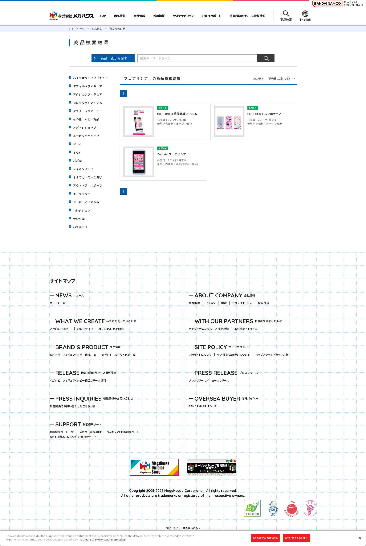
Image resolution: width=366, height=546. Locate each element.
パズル (77, 160)
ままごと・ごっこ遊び (87, 177)
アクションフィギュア (87, 94)
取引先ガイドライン (246, 328)
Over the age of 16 (296, 537)
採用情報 (263, 303)
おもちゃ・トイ (86, 328)
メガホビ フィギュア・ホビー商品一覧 (74, 354)
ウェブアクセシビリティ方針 (272, 354)
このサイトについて (200, 354)
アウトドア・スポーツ (87, 185)
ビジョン (210, 303)
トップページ (77, 28)
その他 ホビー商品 (86, 119)
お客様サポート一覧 (62, 432)
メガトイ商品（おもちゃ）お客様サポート (74, 436)
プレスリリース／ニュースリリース (209, 380)
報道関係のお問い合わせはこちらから (72, 406)
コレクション (82, 210)
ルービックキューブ (86, 136)
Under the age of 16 (265, 537)
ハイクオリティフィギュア (90, 78)
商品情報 (97, 28)
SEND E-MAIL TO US (203, 406)
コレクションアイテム (87, 103)
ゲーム (77, 144)
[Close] (360, 538)
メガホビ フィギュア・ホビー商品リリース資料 (79, 380)
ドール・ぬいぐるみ (86, 202)
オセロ (77, 152)
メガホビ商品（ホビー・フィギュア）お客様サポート (110, 432)
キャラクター (82, 194)
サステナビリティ (242, 303)
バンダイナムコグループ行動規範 (209, 328)
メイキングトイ (83, 169)
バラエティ (80, 227)
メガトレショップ (84, 127)
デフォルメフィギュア (87, 86)
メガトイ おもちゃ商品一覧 (120, 354)
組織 (224, 303)
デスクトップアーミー (87, 111)
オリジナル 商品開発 (111, 328)
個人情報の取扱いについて (233, 354)
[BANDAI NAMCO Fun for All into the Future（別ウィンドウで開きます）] (337, 4)
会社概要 (194, 303)
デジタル (79, 218)
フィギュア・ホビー (62, 328)
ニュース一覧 (58, 303)
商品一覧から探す (114, 58)
